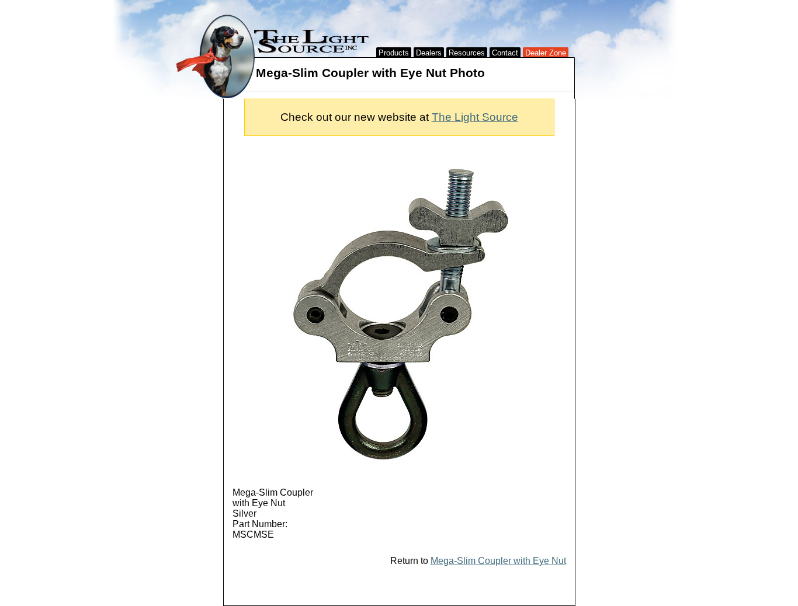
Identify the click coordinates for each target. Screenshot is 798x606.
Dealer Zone (545, 52)
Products (394, 52)
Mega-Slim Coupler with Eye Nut (498, 561)
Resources (467, 52)
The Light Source (475, 117)
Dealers (429, 52)
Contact (505, 52)
